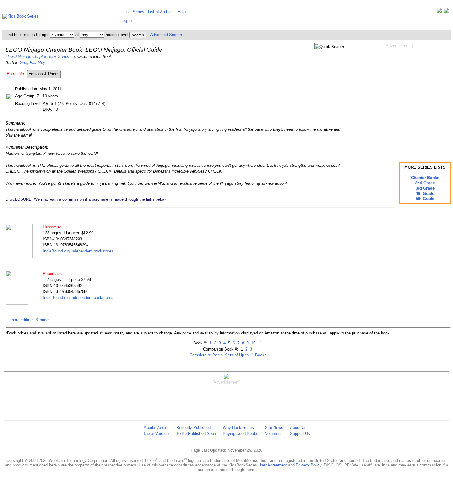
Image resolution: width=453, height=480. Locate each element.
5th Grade (425, 198)
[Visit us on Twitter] (439, 12)
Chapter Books (425, 177)
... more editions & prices (28, 320)
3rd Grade (425, 188)
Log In (126, 20)
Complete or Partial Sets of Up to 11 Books (228, 355)
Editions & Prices (43, 74)
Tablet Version (156, 433)
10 (252, 343)
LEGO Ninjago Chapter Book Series (37, 56)
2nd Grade (425, 183)
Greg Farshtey (32, 62)
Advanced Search (166, 34)
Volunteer (273, 433)
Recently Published (193, 427)
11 (259, 343)
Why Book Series (238, 427)
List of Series (132, 12)
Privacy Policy (308, 465)
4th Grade (425, 193)
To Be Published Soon (196, 433)
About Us (298, 427)
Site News (274, 427)
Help (182, 12)
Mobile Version (156, 427)
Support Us (300, 433)
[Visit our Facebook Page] (446, 12)
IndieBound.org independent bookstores (78, 251)
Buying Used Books (240, 433)
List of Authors (161, 12)
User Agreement (272, 465)
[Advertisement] (399, 98)
